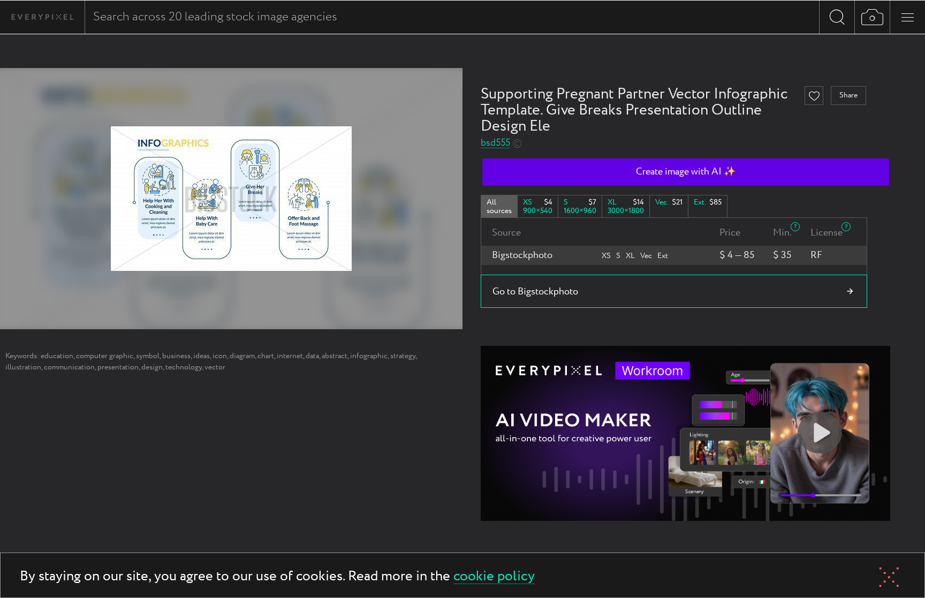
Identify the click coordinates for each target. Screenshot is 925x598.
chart (265, 356)
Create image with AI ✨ (686, 172)
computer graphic (104, 356)
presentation (118, 367)
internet (290, 356)
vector (214, 367)
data (312, 356)
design (152, 367)
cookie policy (494, 577)
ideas (201, 356)
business (176, 356)
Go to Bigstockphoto (535, 292)
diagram (242, 356)
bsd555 (495, 143)
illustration (23, 367)
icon (220, 356)
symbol (148, 356)
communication (69, 367)
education (57, 356)
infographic (369, 356)
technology (183, 367)
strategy (402, 356)
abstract (334, 356)
